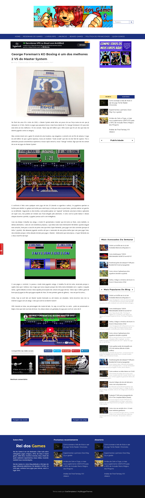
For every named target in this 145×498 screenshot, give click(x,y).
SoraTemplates (70, 491)
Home (17, 36)
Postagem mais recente (20, 420)
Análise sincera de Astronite (23, 369)
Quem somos (118, 36)
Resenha (46, 62)
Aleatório (126, 96)
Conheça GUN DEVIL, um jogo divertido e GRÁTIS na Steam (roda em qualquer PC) (76, 366)
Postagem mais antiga (80, 420)
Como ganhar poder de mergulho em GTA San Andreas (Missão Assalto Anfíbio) (120, 348)
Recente (108, 96)
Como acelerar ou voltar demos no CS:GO (122, 371)
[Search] (131, 22)
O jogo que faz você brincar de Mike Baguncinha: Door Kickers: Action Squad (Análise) (50, 366)
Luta (32, 62)
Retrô (51, 62)
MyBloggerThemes (85, 491)
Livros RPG (50, 36)
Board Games (76, 36)
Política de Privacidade (98, 36)
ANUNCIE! (63, 36)
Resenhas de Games (33, 36)
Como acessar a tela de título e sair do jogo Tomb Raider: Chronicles (120, 103)
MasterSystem (38, 62)
